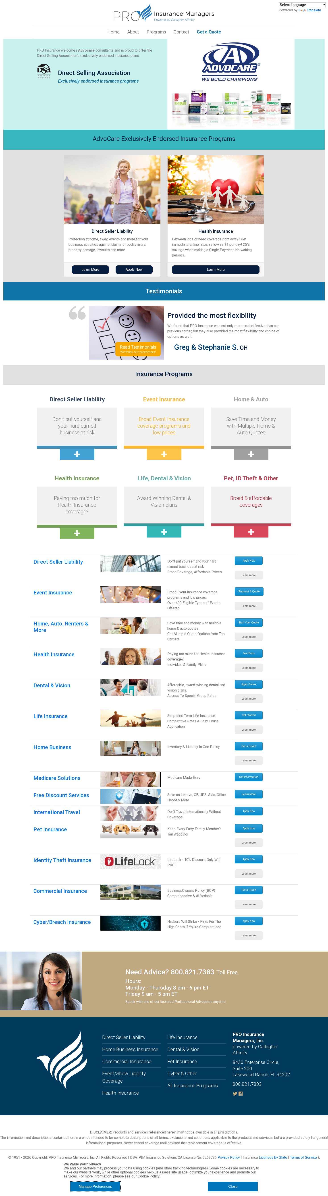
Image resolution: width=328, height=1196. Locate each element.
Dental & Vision (51, 685)
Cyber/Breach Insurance (62, 922)
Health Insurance (77, 478)
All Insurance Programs (192, 1085)
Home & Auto (251, 399)
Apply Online (248, 684)
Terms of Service (303, 1157)
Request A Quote (249, 591)
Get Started (249, 715)
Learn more (249, 575)
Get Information (248, 777)
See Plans (249, 653)
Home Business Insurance (130, 1049)
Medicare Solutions (57, 778)
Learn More (90, 269)
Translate (314, 10)
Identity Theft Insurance (62, 860)
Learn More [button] (216, 269)
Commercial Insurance (60, 891)
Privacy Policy (229, 1157)
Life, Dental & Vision (164, 478)
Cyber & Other (182, 1073)
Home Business (52, 747)
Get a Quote (209, 32)
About (133, 32)
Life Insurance (50, 716)
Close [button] (233, 1186)
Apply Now (249, 560)
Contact (181, 32)
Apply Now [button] (134, 269)
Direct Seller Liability (77, 399)
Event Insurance (164, 399)
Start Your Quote (249, 622)
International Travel (56, 812)
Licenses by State (273, 1157)
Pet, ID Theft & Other (251, 478)
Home (113, 32)
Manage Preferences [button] (95, 1186)
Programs (156, 32)
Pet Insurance (50, 829)
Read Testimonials (138, 349)
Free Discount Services (61, 795)
